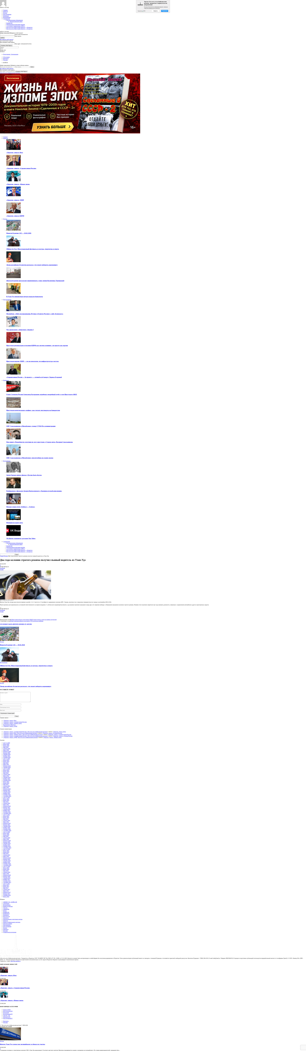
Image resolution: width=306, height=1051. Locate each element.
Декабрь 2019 (7, 843)
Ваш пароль (18, 36)
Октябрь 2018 (7, 863)
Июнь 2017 (6, 886)
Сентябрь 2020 (7, 830)
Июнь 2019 (6, 852)
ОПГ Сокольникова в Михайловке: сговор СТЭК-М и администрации (30, 426)
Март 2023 (6, 787)
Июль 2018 (6, 868)
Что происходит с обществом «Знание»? (20, 330)
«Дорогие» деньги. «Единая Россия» (52, 733)
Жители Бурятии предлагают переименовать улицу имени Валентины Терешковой (35, 281)
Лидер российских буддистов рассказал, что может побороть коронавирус (32, 265)
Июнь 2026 (6, 745)
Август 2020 (6, 832)
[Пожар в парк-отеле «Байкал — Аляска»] (13, 503)
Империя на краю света (14, 523)
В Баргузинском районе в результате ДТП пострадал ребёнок (26, 621)
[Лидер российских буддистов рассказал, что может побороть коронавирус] (13, 261)
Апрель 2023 (6, 786)
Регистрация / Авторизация (10, 54)
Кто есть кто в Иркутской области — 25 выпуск (19, 28)
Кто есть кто (6, 916)
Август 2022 (6, 797)
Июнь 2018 (6, 869)
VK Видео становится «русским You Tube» (21, 538)
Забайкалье (6, 909)
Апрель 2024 (6, 774)
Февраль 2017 (7, 892)
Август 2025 (6, 758)
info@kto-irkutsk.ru (15, 961)
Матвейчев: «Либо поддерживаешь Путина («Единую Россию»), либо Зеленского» (34, 314)
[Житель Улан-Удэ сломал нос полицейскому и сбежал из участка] (10, 1039)
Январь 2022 (6, 807)
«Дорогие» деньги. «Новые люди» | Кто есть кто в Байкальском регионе (22, 734)
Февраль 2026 (7, 751)
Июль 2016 (6, 896)
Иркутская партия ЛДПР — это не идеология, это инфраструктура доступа (32, 361)
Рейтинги (5, 929)
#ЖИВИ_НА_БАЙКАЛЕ (10, 902)
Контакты (6, 58)
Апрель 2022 (6, 803)
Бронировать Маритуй (9, 724)
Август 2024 (6, 768)
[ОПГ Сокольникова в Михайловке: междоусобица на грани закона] (13, 454)
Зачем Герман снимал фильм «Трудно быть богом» (24, 475)
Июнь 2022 (6, 800)
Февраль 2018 (7, 875)
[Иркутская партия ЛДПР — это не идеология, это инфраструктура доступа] (13, 358)
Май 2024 (5, 773)
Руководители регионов (9, 932)
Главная (5, 10)
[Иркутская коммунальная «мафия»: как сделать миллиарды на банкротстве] (13, 407)
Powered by (140, 11)
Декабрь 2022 (7, 791)
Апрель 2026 (6, 748)
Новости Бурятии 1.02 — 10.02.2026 (18, 233)
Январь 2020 (6, 842)
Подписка (164, 10)
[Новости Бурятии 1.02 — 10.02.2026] (13, 230)
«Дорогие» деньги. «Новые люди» (18, 184)
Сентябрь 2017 (7, 882)
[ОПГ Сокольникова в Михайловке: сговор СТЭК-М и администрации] (13, 423)
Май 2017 (5, 888)
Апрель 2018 (6, 872)
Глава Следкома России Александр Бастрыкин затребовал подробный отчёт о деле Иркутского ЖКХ (41, 394)
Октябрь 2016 (7, 895)
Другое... (6, 1015)
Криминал (6, 16)
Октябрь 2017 (7, 881)
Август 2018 (6, 866)
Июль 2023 (6, 781)
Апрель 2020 (6, 837)
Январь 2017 (6, 893)
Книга (5, 910)
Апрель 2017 (6, 889)
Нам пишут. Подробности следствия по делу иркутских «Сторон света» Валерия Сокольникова (39, 442)
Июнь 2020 (6, 835)
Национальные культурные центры (12, 919)
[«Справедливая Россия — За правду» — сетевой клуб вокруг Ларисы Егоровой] (13, 374)
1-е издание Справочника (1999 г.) (15, 26)
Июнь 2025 (6, 761)
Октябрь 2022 (7, 794)
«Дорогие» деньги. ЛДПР (15, 200)
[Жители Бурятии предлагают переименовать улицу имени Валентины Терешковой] (13, 277)
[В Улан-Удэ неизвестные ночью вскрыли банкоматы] (13, 293)
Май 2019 (5, 853)
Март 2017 (6, 891)
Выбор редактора (8, 906)
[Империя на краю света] (13, 519)
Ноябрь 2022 (6, 793)
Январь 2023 (6, 790)
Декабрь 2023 (7, 777)
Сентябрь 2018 (7, 865)
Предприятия (6, 925)
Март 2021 (6, 822)
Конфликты (6, 913)
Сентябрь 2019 (7, 847)
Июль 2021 (6, 816)
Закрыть (155, 10)
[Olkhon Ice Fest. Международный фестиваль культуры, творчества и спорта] (13, 246)
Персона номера (7, 923)
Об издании (6, 57)
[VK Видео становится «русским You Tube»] (13, 535)
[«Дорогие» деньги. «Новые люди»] (13, 181)
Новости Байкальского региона (11, 922)
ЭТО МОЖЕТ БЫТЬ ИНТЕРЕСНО (10, 624)
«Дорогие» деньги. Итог (14, 152)
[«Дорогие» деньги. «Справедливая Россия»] (13, 165)
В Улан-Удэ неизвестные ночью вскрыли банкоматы (24, 296)
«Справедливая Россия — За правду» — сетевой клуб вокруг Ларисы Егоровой (34, 377)
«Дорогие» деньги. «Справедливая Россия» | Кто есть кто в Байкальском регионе (25, 731)
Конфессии (9, 23)
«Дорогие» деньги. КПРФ (15, 216)
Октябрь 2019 (7, 846)
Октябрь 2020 (7, 829)
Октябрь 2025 (7, 757)
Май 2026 (5, 747)
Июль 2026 (6, 744)
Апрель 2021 (6, 820)
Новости (5, 11)
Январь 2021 (6, 824)
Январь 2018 (6, 876)
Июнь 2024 (6, 771)
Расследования (7, 14)
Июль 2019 (6, 850)
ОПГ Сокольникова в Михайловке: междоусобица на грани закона (29, 458)
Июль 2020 (6, 833)
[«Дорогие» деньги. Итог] (13, 149)
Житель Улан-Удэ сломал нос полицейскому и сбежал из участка (22, 1044)
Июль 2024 (6, 770)
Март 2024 (6, 776)
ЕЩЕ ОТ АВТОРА (26, 624)
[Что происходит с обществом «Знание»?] (13, 326)
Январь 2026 (6, 753)
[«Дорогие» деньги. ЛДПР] (13, 197)
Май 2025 (5, 763)
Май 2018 (5, 870)
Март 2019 (6, 856)
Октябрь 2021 (7, 812)
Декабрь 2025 (7, 754)
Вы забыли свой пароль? (6, 39)
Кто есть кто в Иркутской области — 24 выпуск (19, 27)
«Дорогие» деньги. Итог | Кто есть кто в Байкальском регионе (20, 733)
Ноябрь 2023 (6, 778)
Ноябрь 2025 (6, 755)
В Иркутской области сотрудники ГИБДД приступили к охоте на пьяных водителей (34, 619)
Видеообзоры (7, 17)
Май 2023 (5, 784)
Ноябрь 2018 (6, 862)
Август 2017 (6, 883)
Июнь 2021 (6, 817)
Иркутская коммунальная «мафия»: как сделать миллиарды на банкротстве (33, 410)
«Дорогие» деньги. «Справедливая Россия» (21, 168)
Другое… (5, 907)
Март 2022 (6, 804)
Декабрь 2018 (7, 860)
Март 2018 (6, 873)
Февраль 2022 (7, 806)
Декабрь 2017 (7, 878)
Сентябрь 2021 (7, 813)
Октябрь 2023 (7, 780)
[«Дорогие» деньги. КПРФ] (13, 212)
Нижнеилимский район (16, 21)
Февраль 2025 (7, 766)
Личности (6, 918)
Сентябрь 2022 (7, 796)
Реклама (5, 60)
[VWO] (144, 11)
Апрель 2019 (6, 855)
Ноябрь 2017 (6, 879)
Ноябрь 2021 (6, 810)
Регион (5, 13)
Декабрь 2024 (7, 767)
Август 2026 (6, 743)
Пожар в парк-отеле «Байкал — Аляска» (20, 507)
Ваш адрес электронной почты (23, 43)
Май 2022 (5, 801)
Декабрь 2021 (7, 809)
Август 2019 (6, 849)
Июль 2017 (6, 885)
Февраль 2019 (7, 858)
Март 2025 (6, 764)
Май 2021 (5, 819)
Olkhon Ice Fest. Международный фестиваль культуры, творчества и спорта (32, 249)
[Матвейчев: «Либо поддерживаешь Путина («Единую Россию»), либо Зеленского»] (13, 310)
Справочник (6, 18)
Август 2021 (6, 814)
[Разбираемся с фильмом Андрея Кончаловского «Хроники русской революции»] (13, 488)
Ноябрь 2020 (6, 827)
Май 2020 (5, 836)
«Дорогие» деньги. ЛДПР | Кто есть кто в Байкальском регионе (20, 737)
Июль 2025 (6, 760)
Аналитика (6, 903)
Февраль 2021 (7, 823)
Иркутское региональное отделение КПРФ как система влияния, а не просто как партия (37, 345)
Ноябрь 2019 (6, 845)
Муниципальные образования (14, 20)
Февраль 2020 (7, 840)
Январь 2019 (6, 859)
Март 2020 (6, 839)
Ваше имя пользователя (21, 34)
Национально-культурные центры (15, 24)
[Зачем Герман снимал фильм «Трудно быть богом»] (13, 472)
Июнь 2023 (6, 783)
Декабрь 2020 (7, 826)
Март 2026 (6, 750)
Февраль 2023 (7, 789)
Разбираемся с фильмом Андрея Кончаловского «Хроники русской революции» (34, 491)
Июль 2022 (6, 799)
